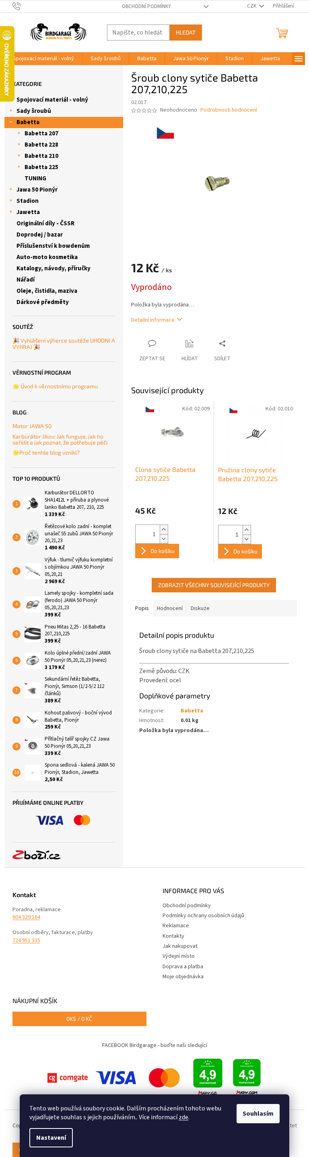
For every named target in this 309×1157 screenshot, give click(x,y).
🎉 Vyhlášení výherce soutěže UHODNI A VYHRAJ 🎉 (63, 343)
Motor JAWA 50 (32, 426)
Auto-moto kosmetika (47, 257)
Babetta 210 (41, 156)
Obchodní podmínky (146, 6)
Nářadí (25, 279)
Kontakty (173, 936)
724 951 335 (26, 941)
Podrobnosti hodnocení (228, 110)
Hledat (186, 32)
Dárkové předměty (42, 302)
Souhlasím (258, 1113)
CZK (252, 6)
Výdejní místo (179, 956)
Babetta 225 (41, 167)
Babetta (27, 122)
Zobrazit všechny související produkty (214, 585)
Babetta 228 (41, 145)
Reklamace (176, 926)
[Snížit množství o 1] (164, 538)
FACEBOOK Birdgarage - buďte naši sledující (154, 1045)
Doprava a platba (183, 967)
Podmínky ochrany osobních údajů (203, 916)
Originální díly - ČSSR (45, 223)
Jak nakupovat (180, 946)
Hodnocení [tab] (170, 608)
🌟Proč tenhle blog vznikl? (46, 452)
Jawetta (28, 212)
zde (183, 1117)
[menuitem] (43, 58)
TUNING (35, 178)
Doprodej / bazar (39, 235)
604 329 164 (26, 917)
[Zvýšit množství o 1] (164, 529)
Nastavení (51, 1137)
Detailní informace (153, 320)
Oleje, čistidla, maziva (46, 291)
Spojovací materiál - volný (52, 100)
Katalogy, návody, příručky (53, 268)
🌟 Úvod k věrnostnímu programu (55, 386)
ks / (79, 1018)
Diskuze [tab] (200, 608)
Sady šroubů (33, 111)
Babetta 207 (41, 133)
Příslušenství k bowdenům (53, 246)
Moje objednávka (183, 977)
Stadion (27, 201)
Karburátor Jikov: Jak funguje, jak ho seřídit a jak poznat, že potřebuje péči (59, 439)
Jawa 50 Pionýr (37, 190)
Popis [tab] (142, 608)
